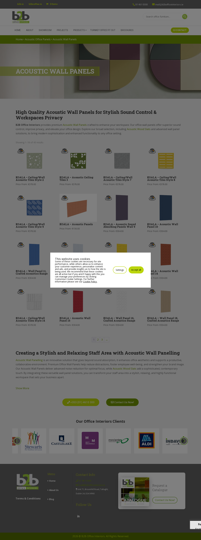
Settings (120, 269)
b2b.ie (20, 4)
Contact (181, 30)
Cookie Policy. (90, 281)
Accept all (136, 269)
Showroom (45, 30)
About (29, 30)
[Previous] (17, 440)
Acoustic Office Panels (38, 39)
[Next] (183, 440)
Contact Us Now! (165, 500)
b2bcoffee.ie (35, 4)
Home (18, 30)
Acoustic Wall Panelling (29, 360)
